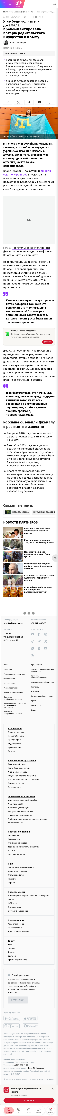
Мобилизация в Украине (21, 796)
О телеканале (9, 679)
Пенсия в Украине (16, 854)
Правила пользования (13, 693)
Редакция (8, 669)
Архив (33, 701)
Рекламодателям (11, 688)
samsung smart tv (31, 1026)
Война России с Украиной (22, 760)
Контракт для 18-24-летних (20, 811)
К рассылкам (17, 1000)
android (12, 1018)
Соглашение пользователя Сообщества (42, 670)
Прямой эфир (14, 740)
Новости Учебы (16, 892)
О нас (6, 665)
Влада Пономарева (18, 43)
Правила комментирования (39, 677)
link (33, 634)
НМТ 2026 (12, 903)
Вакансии (35, 692)
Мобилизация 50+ (16, 804)
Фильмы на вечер (16, 875)
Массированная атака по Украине (23, 779)
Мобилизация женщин (18, 808)
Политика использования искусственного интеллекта (15, 705)
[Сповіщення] (54, 4)
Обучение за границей (18, 911)
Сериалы (12, 882)
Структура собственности (42, 696)
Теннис (11, 952)
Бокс (10, 944)
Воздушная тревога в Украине (22, 775)
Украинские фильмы (17, 871)
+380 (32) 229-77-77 (20, 1065)
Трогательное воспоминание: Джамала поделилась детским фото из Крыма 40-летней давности (28, 251)
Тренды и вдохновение (18, 931)
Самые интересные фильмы (21, 867)
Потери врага (14, 787)
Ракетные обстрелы (17, 764)
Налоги (11, 850)
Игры (33, 710)
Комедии (12, 879)
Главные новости (16, 732)
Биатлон (12, 956)
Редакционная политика (14, 674)
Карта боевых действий (19, 768)
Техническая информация (42, 682)
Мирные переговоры (17, 772)
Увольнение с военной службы (22, 800)
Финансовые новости (18, 843)
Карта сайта (36, 705)
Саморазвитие (14, 907)
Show (5, 12)
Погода (11, 751)
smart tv (12, 1026)
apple (31, 1018)
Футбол (11, 948)
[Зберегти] (50, 102)
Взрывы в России (16, 783)
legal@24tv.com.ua (36, 1068)
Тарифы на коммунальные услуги (23, 847)
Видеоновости (14, 743)
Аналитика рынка (16, 924)
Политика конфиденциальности (13, 698)
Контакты (35, 687)
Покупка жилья (15, 928)
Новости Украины (16, 736)
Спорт (11, 941)
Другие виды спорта (17, 960)
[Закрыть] (53, 1089)
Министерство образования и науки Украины (29, 895)
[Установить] (29, 1095)
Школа (11, 899)
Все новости (15, 728)
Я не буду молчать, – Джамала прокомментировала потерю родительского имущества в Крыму (45, 12)
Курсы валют (14, 839)
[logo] (18, 4)
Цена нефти (13, 835)
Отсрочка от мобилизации (20, 815)
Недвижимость (16, 920)
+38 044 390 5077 (38, 623)
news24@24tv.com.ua (13, 623)
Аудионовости (14, 747)
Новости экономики (19, 831)
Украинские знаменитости (22, 12)
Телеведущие (9, 683)
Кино (11, 863)
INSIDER (19, 48)
